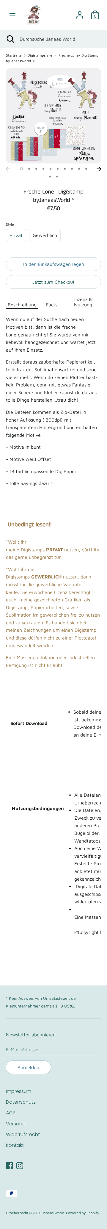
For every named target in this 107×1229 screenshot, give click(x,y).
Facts (51, 304)
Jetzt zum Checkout (53, 282)
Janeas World (53, 1213)
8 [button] (72, 169)
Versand (16, 1123)
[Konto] (80, 12)
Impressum (18, 1091)
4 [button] (43, 169)
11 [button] (50, 176)
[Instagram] (19, 1164)
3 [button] (36, 169)
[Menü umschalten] (12, 15)
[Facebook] (9, 1164)
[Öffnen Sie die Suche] (9, 39)
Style (10, 224)
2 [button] (29, 169)
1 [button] (21, 168)
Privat (16, 235)
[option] (53, 115)
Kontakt (15, 1145)
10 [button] (86, 169)
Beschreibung (22, 304)
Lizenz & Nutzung (83, 302)
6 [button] (58, 169)
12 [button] (57, 176)
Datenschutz (21, 1102)
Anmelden (28, 1067)
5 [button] (50, 169)
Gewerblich (45, 235)
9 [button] (79, 169)
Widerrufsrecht (23, 1134)
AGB (10, 1112)
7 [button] (65, 169)
